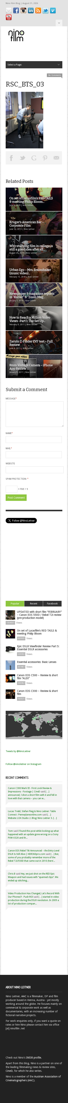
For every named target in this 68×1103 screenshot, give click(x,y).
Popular (15, 603)
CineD (9, 1070)
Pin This (45, 157)
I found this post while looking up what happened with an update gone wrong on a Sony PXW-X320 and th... (33, 834)
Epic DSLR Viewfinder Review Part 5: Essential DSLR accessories (38, 648)
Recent (33, 603)
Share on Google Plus (33, 157)
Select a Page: (59, 23)
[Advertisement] (34, 566)
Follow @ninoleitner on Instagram (23, 764)
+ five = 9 (22, 489)
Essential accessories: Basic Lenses (36, 661)
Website (10, 463)
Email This (56, 157)
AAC (23, 996)
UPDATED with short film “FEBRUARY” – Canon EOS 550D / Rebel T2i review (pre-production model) (39, 614)
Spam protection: (17, 479)
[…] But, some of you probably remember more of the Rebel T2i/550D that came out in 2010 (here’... (33, 857)
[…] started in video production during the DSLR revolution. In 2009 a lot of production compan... (33, 900)
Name (9, 433)
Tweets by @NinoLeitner (18, 751)
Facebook (52, 603)
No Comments (54, 75)
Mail (9, 448)
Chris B (11, 873)
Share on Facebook (11, 157)
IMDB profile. (34, 1057)
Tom (10, 831)
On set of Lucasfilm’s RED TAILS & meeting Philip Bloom (37, 632)
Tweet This (22, 157)
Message (11, 398)
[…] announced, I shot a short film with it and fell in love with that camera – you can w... (32, 795)
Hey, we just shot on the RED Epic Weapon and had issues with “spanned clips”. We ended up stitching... (33, 877)
